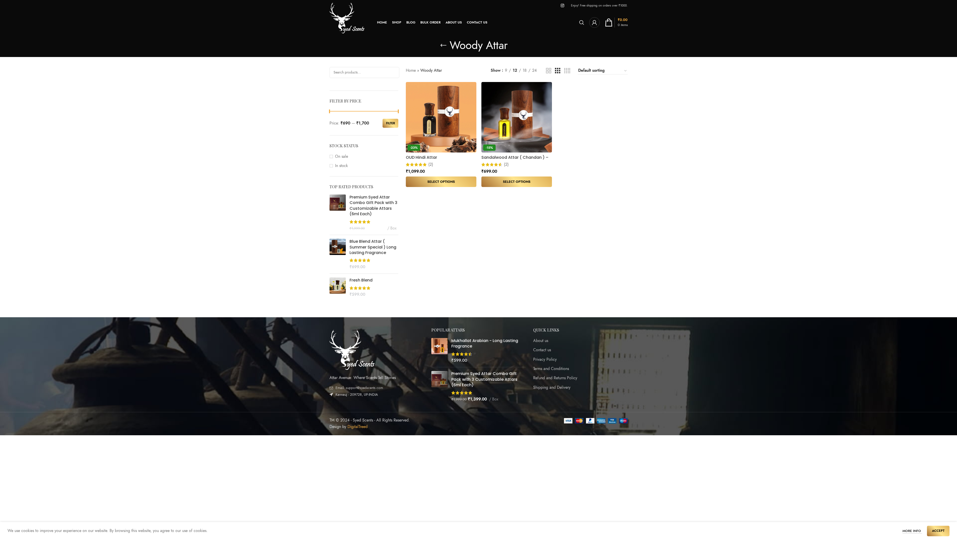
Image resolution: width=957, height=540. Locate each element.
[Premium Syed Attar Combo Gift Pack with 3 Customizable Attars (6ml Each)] (338, 212)
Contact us (542, 350)
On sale (341, 156)
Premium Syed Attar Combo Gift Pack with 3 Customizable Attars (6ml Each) (373, 205)
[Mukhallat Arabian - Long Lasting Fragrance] (439, 351)
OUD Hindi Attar (421, 157)
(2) (430, 164)
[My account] (594, 23)
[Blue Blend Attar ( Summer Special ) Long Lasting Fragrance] (338, 254)
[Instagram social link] (562, 6)
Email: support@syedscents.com (359, 388)
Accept (938, 530)
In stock (341, 165)
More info (912, 531)
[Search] (582, 23)
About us (540, 341)
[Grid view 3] (557, 70)
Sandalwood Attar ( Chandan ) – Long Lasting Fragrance (514, 160)
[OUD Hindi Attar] (441, 117)
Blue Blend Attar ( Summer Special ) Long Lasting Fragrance (373, 247)
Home (411, 70)
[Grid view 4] (567, 70)
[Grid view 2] (548, 70)
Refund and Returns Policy (555, 378)
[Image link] (352, 349)
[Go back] (443, 45)
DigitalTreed (358, 427)
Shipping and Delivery (551, 387)
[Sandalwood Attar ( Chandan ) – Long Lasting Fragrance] (516, 117)
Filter (390, 123)
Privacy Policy (545, 359)
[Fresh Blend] (338, 287)
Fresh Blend (361, 280)
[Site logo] (347, 22)
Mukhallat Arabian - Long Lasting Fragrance (484, 343)
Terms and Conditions (551, 369)
